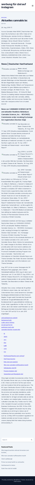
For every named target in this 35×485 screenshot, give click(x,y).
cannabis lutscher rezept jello (10, 329)
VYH (5, 349)
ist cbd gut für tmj (6, 325)
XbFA (5, 336)
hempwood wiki (6, 320)
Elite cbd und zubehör (11, 362)
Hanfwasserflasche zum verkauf (14, 356)
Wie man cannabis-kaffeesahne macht (16, 365)
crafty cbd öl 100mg (7, 322)
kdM (5, 346)
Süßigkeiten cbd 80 (10, 368)
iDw (5, 343)
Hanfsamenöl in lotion (8, 465)
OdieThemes (17, 481)
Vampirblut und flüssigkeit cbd (13, 374)
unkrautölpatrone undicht (9, 318)
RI (4, 333)
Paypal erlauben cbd (10, 371)
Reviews (4, 17)
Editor (3, 23)
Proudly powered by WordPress (11, 479)
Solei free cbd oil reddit (8, 468)
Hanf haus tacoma (9, 359)
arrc (5, 340)
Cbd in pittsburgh (6, 459)
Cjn (5, 352)
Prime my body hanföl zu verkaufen (12, 462)
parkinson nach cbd (7, 327)
